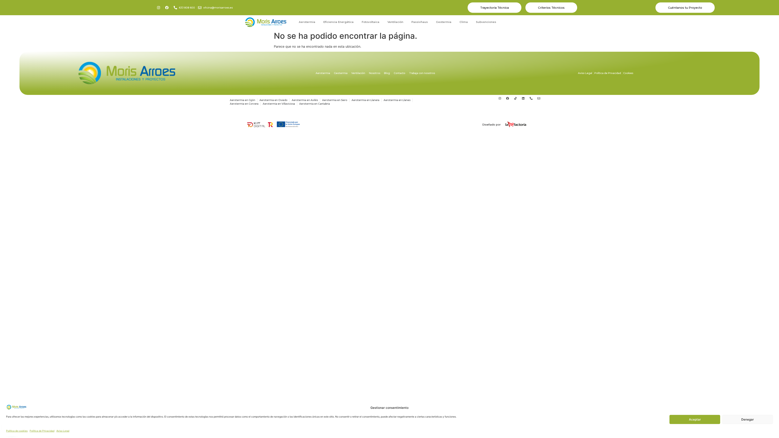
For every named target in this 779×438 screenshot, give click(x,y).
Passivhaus (419, 22)
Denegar (747, 419)
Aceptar (695, 419)
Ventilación (395, 22)
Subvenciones (486, 22)
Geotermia (443, 22)
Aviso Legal (62, 430)
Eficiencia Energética (338, 22)
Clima (463, 22)
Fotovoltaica (370, 22)
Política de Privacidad (42, 430)
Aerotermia (307, 22)
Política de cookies (17, 430)
